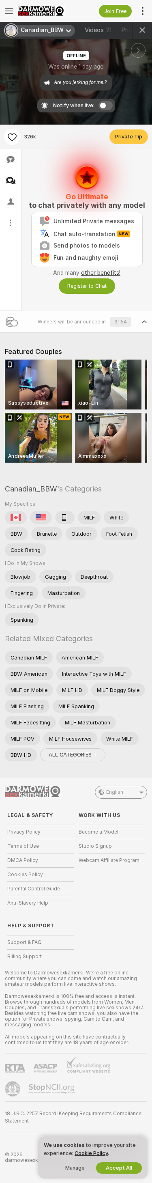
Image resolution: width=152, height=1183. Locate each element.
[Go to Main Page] (47, 10)
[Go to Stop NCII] (52, 1089)
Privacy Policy (24, 832)
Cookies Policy (25, 874)
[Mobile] (65, 517)
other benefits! (100, 272)
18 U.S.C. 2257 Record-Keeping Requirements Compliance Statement (73, 1117)
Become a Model (98, 832)
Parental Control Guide (33, 889)
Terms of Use (23, 846)
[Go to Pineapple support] (13, 1089)
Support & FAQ (24, 942)
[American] (41, 517)
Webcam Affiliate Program (109, 860)
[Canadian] (16, 517)
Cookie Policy (91, 1153)
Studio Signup (95, 846)
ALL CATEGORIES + (73, 755)
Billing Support (24, 956)
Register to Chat (87, 286)
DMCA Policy (22, 860)
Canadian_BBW (31, 489)
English (114, 792)
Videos (98, 30)
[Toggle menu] (9, 11)
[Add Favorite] (12, 137)
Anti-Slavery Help (27, 903)
